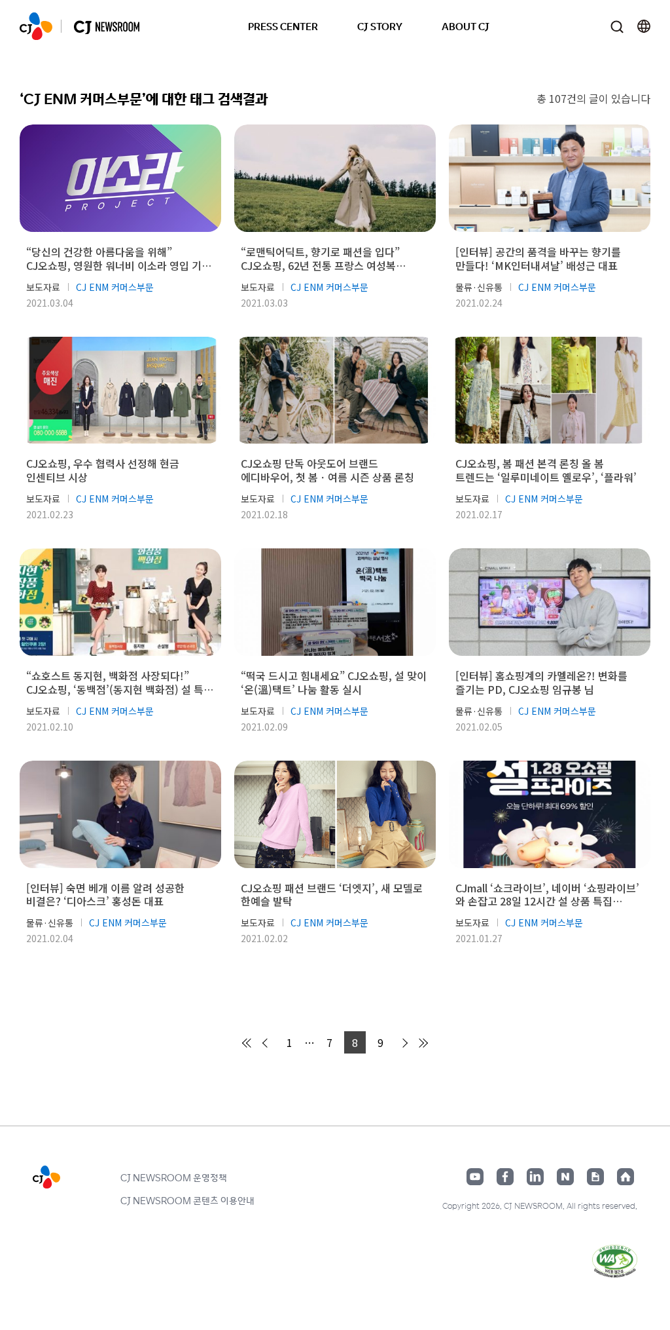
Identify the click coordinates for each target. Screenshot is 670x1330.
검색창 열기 (616, 26)
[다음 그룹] (423, 1043)
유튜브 (475, 1176)
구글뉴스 (595, 1176)
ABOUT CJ (465, 26)
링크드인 (535, 1176)
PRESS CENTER (283, 26)
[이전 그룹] (247, 1043)
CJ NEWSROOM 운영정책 (173, 1177)
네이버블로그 (565, 1176)
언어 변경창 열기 (643, 26)
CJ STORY (379, 26)
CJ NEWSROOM (36, 26)
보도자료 (43, 287)
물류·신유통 (478, 287)
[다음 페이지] (403, 1043)
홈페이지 (625, 1176)
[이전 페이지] (267, 1043)
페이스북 (505, 1176)
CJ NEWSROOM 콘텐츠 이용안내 (187, 1200)
